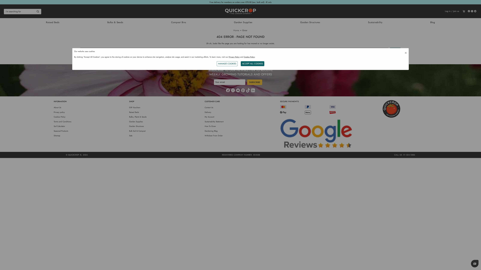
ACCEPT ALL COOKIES (252, 63)
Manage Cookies (227, 63)
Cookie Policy (249, 57)
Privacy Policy (234, 57)
